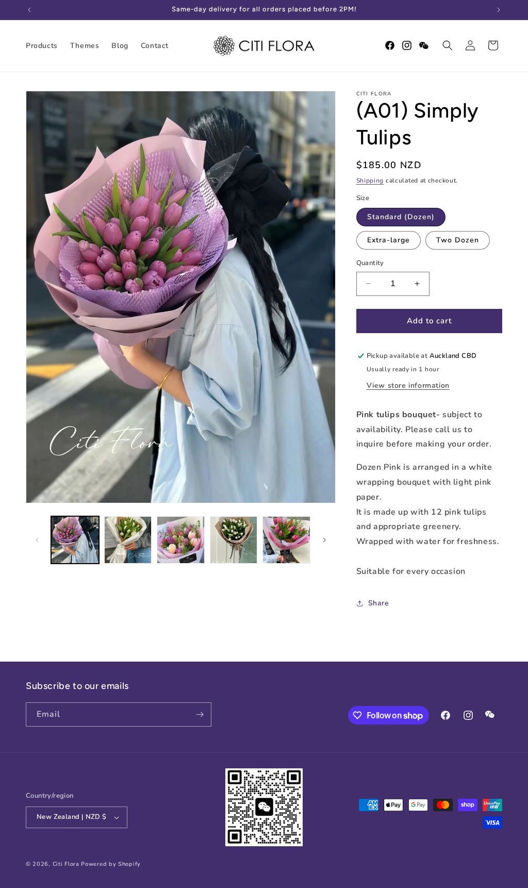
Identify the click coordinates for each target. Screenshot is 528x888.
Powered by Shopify (111, 864)
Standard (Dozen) (401, 217)
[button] (447, 45)
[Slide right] (324, 540)
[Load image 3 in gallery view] (181, 540)
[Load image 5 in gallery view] (286, 540)
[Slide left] (37, 540)
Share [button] (378, 603)
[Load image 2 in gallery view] (128, 540)
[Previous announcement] (29, 10)
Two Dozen (457, 240)
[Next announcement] (498, 10)
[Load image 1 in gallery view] (75, 540)
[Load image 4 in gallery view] (234, 540)
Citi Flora (66, 864)
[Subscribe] (199, 714)
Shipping (370, 180)
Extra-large (388, 240)
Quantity (370, 263)
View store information (408, 385)
